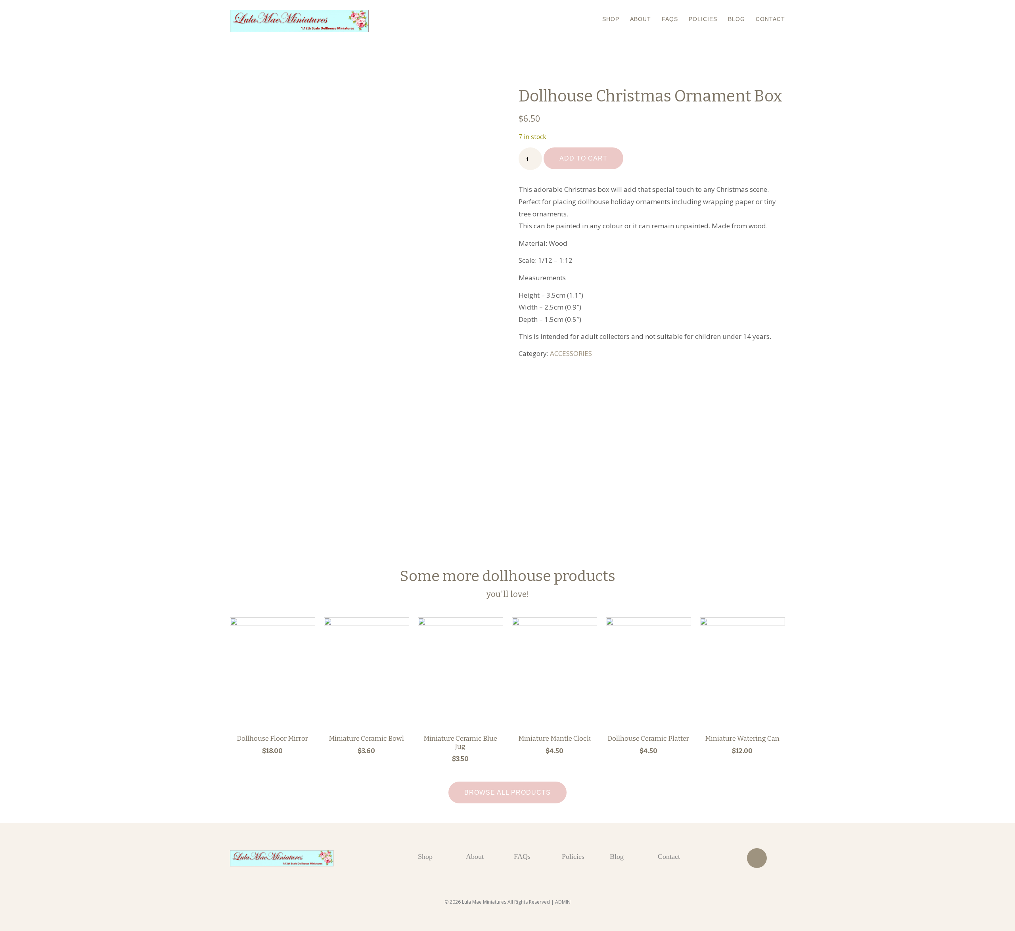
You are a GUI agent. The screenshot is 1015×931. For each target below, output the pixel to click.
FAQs (670, 19)
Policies (703, 19)
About (640, 19)
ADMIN (563, 902)
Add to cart (583, 158)
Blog (736, 19)
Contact (770, 19)
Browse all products (507, 792)
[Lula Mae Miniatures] (299, 21)
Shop (610, 19)
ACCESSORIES (571, 353)
